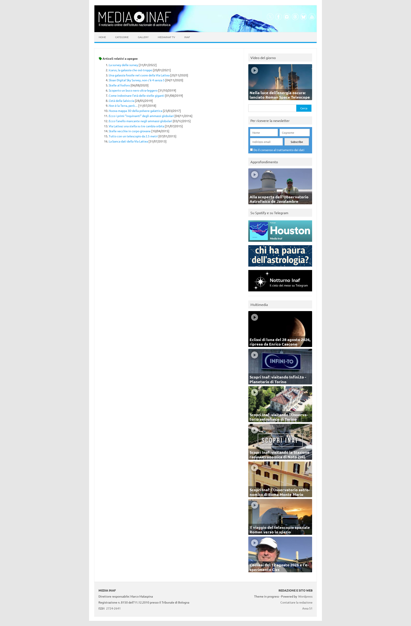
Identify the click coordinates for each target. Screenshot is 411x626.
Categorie (122, 37)
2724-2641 (113, 608)
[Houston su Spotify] (280, 243)
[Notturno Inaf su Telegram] (280, 292)
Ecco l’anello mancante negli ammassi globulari (140, 121)
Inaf (187, 37)
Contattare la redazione (296, 602)
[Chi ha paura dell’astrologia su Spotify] (280, 267)
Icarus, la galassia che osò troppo (130, 70)
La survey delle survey (123, 65)
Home (102, 37)
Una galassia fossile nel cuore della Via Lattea (139, 75)
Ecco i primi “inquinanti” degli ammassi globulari (141, 116)
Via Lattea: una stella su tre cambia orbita (136, 126)
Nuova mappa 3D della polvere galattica (135, 111)
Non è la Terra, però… (123, 105)
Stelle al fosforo (119, 85)
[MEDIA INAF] (135, 22)
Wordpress (305, 596)
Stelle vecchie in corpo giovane (130, 131)
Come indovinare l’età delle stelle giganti (136, 95)
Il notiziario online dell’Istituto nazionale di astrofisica (134, 25)
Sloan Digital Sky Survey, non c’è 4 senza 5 (137, 80)
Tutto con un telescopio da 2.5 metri (133, 136)
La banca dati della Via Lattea (128, 141)
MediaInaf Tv (166, 37)
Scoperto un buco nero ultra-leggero (133, 90)
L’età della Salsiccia (121, 100)
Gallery (143, 37)
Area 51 (307, 608)
